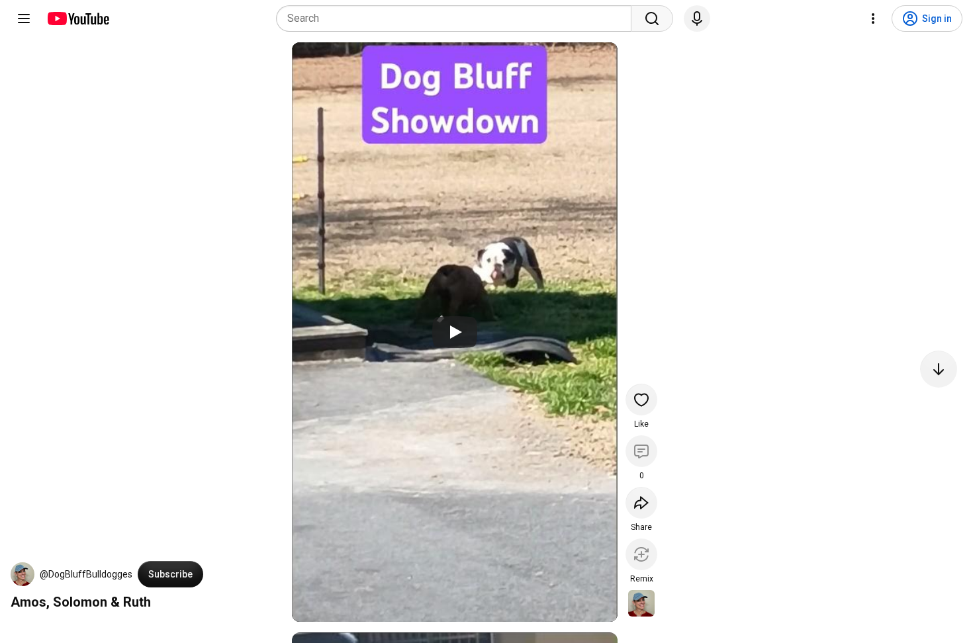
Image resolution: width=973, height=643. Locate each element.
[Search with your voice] (697, 18)
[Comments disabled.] (641, 451)
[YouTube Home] (77, 18)
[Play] (454, 332)
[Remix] (641, 554)
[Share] (641, 503)
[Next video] (938, 369)
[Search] (652, 18)
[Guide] (24, 18)
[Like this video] (641, 399)
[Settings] (873, 18)
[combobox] (457, 18)
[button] (22, 574)
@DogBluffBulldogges (86, 574)
